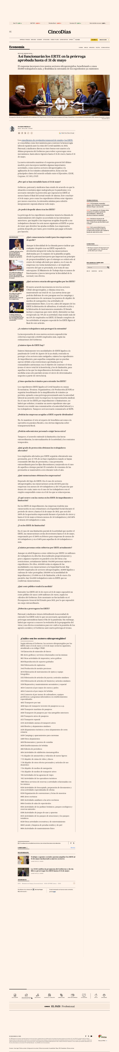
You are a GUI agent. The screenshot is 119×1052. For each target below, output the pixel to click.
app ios (96, 997)
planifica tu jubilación (49, 997)
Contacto (11, 1048)
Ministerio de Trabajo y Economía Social (32, 883)
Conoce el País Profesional (59, 1006)
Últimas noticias (64, 39)
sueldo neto (38, 997)
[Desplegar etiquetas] (74, 883)
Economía (39, 39)
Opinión (71, 39)
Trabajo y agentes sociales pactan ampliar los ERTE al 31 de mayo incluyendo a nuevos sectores (53, 858)
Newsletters (63, 1048)
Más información (22, 891)
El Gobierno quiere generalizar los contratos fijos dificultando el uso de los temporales (16, 296)
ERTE (19, 883)
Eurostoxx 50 (73, 23)
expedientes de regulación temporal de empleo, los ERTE (47, 140)
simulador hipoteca (26, 997)
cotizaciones (84, 997)
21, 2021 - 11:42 (27, 128)
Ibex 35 (15, 23)
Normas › (73, 847)
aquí (54, 891)
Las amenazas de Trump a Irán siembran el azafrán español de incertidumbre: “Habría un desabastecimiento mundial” (98, 212)
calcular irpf (15, 997)
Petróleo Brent (52, 23)
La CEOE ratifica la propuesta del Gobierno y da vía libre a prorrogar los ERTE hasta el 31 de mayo (52, 870)
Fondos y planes (55, 39)
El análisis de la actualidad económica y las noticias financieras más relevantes (40, 843)
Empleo (86, 47)
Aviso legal (16, 1048)
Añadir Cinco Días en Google (67, 133)
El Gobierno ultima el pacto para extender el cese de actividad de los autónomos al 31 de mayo (16, 275)
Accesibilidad (52, 1048)
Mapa (57, 1048)
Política (98, 47)
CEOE (59, 883)
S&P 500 (32, 23)
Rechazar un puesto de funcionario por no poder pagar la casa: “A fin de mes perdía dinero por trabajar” (98, 221)
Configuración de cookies (32, 1048)
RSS (60, 1048)
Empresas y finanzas (25, 39)
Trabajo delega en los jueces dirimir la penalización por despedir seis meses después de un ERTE (16, 254)
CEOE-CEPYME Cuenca (50, 883)
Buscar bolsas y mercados (95, 262)
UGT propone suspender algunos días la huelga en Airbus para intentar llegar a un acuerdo (98, 205)
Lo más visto (91, 244)
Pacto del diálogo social (25, 53)
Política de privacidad (44, 1048)
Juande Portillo (24, 126)
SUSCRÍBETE (94, 39)
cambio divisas (61, 997)
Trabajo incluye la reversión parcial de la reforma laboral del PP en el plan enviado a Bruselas (16, 317)
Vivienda (81, 47)
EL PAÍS (77, 39)
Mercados (33, 39)
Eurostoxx (94, 271)
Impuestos (91, 47)
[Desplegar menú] (10, 31)
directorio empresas (72, 997)
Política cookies (22, 1048)
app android (104, 997)
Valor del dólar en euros (95, 23)
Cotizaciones (46, 39)
